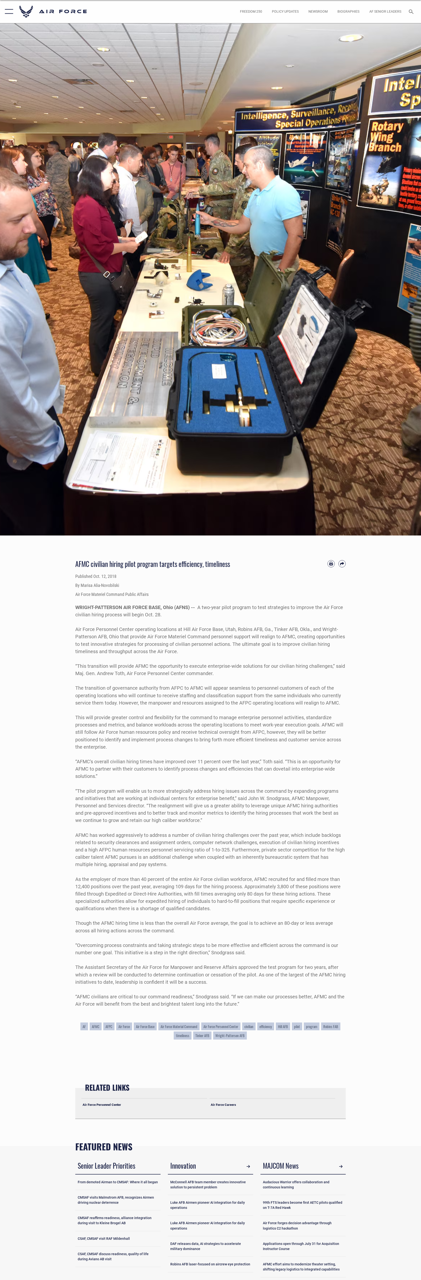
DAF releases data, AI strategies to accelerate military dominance (205, 1246)
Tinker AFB (202, 1035)
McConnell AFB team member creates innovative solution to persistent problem (208, 1184)
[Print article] (331, 563)
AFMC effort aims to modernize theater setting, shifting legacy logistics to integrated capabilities (301, 1266)
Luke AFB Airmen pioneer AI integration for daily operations (207, 1205)
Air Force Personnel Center (220, 1026)
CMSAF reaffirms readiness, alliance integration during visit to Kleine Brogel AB (115, 1220)
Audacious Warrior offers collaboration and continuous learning (296, 1184)
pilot (297, 1026)
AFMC (95, 1026)
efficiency (265, 1026)
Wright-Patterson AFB (230, 1035)
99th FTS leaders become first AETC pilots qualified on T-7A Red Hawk (302, 1205)
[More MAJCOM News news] (341, 1166)
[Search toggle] (411, 11)
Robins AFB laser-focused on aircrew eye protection (210, 1264)
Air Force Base (145, 1026)
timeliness (182, 1035)
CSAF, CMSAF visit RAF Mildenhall (104, 1239)
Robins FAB (330, 1026)
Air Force (124, 1026)
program (311, 1026)
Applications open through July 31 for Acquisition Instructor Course (301, 1246)
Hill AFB (283, 1026)
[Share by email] (342, 563)
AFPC (108, 1026)
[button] (8, 11)
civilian (248, 1026)
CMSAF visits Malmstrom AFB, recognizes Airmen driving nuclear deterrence (116, 1199)
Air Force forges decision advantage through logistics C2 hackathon (297, 1225)
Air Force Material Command (179, 1026)
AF (84, 1026)
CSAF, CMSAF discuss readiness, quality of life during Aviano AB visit (113, 1256)
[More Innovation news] (248, 1166)
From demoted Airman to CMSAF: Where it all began (118, 1182)
